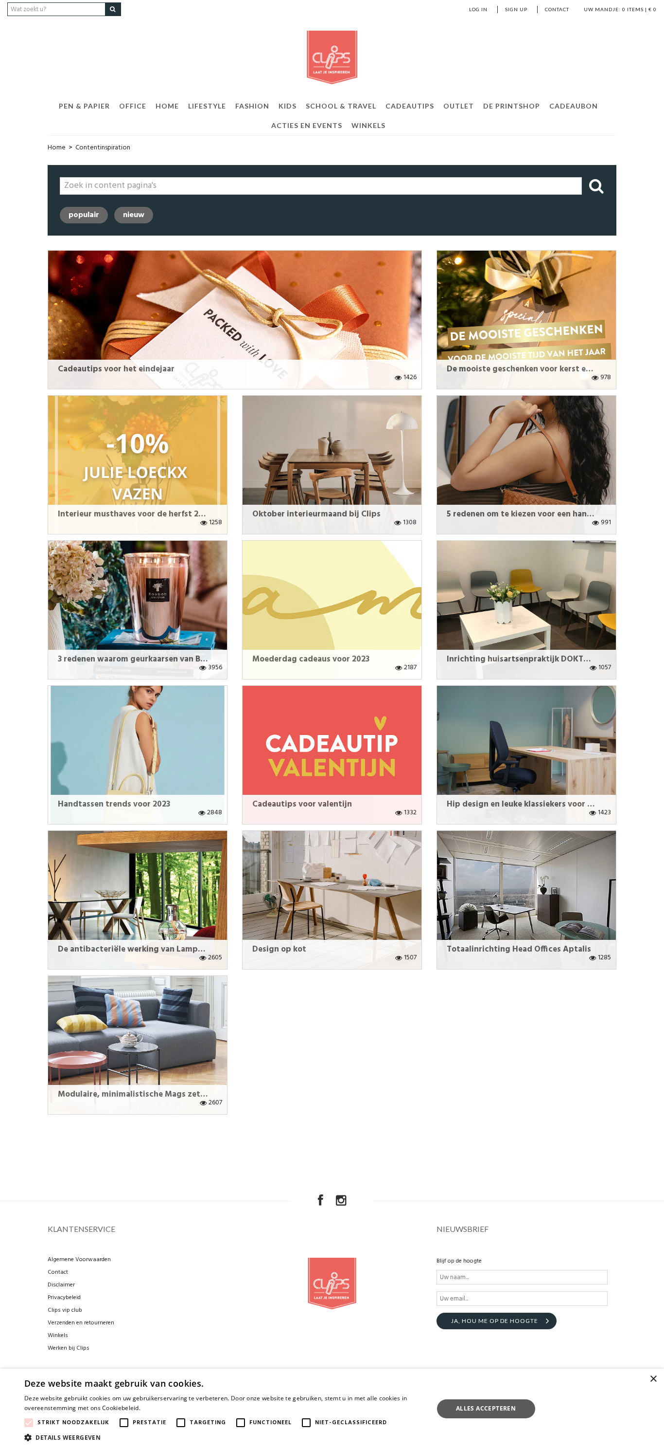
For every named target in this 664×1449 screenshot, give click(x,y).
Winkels (368, 125)
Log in (478, 9)
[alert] (332, 1409)
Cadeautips (409, 106)
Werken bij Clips (68, 1348)
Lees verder (158, 1408)
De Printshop (511, 106)
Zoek (595, 186)
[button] (222, 1437)
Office (132, 106)
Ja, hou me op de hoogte (494, 1320)
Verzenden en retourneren (81, 1323)
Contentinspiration (102, 147)
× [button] (653, 1379)
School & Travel (341, 106)
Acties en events (306, 125)
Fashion (252, 106)
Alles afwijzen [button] (586, 1408)
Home (167, 106)
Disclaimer (61, 1285)
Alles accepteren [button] (486, 1408)
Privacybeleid (64, 1297)
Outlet (458, 106)
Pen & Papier (84, 106)
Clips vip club (65, 1310)
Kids (288, 106)
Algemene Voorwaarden (79, 1260)
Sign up (516, 9)
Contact (557, 9)
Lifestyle (207, 106)
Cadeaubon (573, 106)
